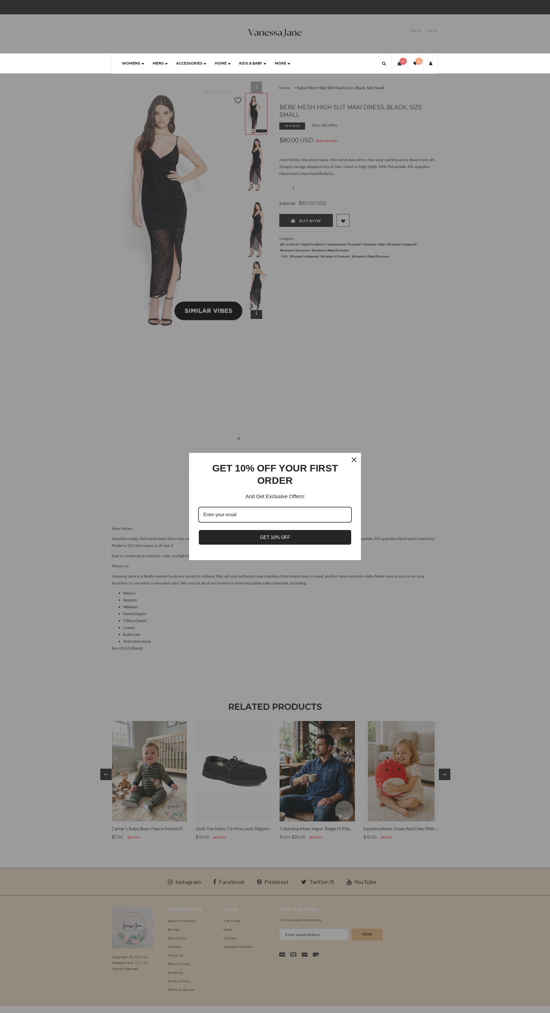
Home (221, 63)
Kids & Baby (250, 63)
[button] (384, 63)
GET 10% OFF (275, 537)
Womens (131, 63)
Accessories (189, 63)
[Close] (354, 460)
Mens (158, 63)
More (280, 63)
